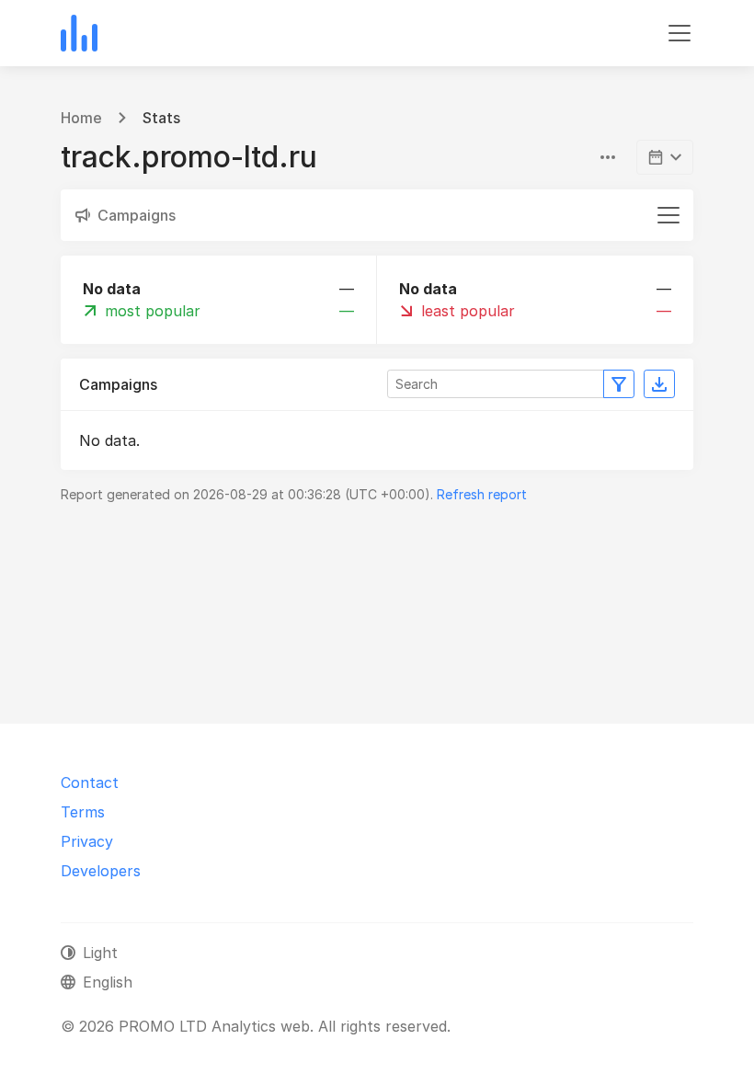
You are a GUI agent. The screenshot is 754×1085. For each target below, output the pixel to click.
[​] (664, 157)
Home (81, 117)
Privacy (87, 841)
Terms (83, 812)
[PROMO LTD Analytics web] (79, 33)
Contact (90, 782)
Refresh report (482, 494)
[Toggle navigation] (679, 33)
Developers (101, 871)
